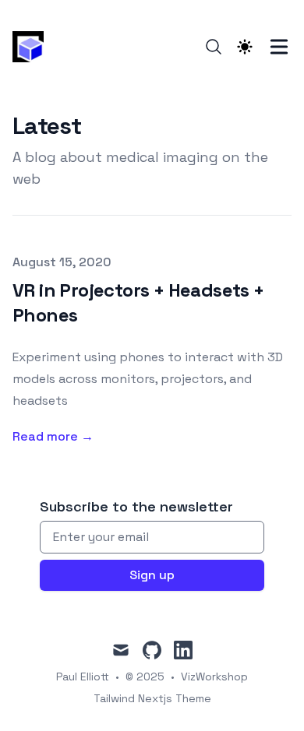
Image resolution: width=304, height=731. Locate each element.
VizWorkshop (214, 676)
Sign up (152, 575)
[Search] (213, 46)
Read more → (53, 436)
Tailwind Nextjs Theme (152, 698)
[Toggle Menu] (279, 46)
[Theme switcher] (244, 46)
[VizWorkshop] (32, 46)
